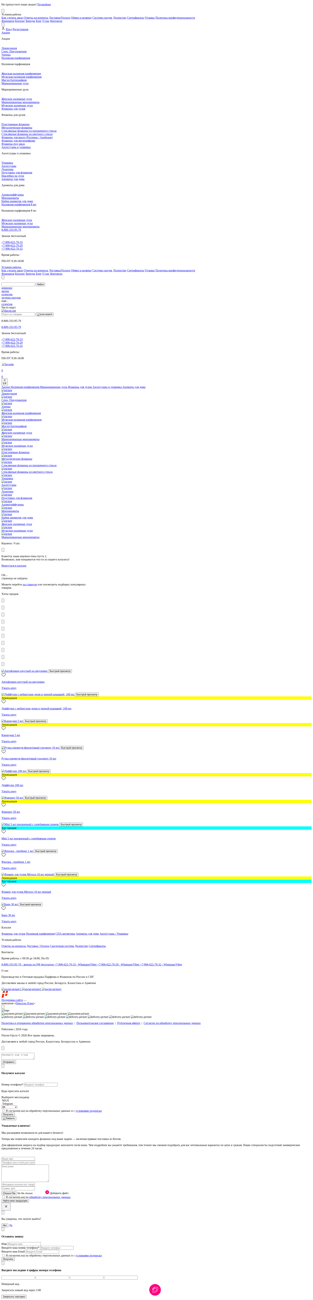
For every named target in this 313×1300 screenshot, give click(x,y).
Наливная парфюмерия (15, 57)
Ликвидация (9, 48)
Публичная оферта (128, 1023)
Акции (5, 32)
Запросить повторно (14, 1296)
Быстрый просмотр (60, 671)
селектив (6, 294)
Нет (5, 1225)
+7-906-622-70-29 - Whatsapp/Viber (118, 964)
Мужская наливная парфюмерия (21, 76)
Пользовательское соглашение (95, 1023)
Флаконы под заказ (13, 143)
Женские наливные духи (16, 98)
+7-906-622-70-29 (12, 245)
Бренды (30, 20)
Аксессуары (8, 166)
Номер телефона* (12, 1084)
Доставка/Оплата (59, 17)
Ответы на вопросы (36, 17)
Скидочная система (62, 946)
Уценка (6, 54)
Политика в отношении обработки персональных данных (37, 1023)
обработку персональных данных (49, 1197)
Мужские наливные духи (17, 105)
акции (5, 291)
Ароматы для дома (12, 179)
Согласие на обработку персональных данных (172, 1023)
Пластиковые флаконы (15, 124)
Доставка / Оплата (38, 946)
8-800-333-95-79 (11, 229)
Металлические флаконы (16, 127)
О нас (45, 20)
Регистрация (20, 29)
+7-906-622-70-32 (12, 248)
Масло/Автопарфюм (14, 80)
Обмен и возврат (81, 17)
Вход (9, 29)
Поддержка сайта (12, 1000)
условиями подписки (89, 1110)
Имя (4, 1243)
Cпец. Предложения (13, 51)
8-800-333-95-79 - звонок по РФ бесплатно (28, 964)
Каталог (20, 20)
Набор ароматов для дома (17, 201)
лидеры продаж (11, 297)
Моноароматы (10, 197)
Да (10, 1225)
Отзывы (150, 17)
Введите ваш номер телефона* (20, 1247)
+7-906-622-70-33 (12, 242)
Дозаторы (7, 169)
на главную (30, 584)
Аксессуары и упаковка (16, 147)
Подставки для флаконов (16, 172)
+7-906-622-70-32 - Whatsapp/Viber (161, 964)
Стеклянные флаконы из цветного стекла (27, 134)
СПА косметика (65, 933)
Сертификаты (135, 17)
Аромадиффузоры (12, 194)
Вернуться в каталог (14, 565)
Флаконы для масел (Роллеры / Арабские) (27, 137)
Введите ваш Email (13, 1251)
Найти (40, 284)
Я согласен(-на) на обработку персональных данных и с (54, 1110)
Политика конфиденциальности (175, 17)
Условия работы (11, 267)
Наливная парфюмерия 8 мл (18, 204)
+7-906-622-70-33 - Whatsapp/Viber (76, 964)
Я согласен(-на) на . (38, 1197)
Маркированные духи (15, 83)
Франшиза (7, 20)
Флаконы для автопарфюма (18, 140)
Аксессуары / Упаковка (114, 933)
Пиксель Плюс (25, 1003)
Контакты (56, 20)
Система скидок (102, 17)
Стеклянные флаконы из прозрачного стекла (29, 130)
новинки (6, 287)
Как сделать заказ (12, 17)
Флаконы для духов (13, 108)
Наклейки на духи (12, 175)
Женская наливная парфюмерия (21, 73)
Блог (39, 20)
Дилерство (119, 17)
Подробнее (44, 4)
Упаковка (7, 162)
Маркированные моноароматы (20, 102)
